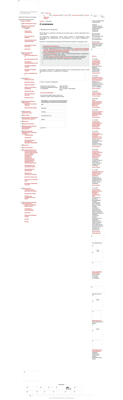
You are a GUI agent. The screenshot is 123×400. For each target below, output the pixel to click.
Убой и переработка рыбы (29, 150)
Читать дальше (96, 73)
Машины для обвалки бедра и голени (30, 205)
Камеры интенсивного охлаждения (30, 88)
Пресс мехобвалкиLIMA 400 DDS (97, 272)
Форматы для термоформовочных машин (30, 197)
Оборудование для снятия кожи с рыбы (30, 166)
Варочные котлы (29, 97)
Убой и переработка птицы (29, 23)
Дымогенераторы (29, 91)
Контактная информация (46, 92)
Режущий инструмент (30, 193)
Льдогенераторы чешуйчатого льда (27, 112)
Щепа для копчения (27, 147)
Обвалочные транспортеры (28, 31)
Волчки (26, 221)
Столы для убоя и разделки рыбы (29, 154)
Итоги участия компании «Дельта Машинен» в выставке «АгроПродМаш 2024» (97, 193)
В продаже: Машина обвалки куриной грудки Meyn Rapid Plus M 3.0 (97, 113)
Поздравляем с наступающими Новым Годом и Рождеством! (96, 62)
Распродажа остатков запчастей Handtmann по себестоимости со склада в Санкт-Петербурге (97, 154)
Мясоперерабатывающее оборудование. (60, 49)
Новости (46, 18)
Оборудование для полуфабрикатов (97, 350)
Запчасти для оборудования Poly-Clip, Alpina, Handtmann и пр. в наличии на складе (97, 135)
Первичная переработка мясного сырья (28, 26)
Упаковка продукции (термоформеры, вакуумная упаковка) (29, 132)
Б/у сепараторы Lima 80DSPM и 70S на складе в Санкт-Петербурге (97, 173)
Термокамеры (26, 78)
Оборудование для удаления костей (30, 161)
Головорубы (28, 156)
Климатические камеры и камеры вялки (28, 102)
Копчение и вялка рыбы (31, 177)
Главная (42, 21)
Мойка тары (25, 145)
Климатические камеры (31, 107)
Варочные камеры (29, 82)
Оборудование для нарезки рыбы (30, 170)
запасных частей (52, 56)
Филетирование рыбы (30, 162)
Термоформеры (29, 135)
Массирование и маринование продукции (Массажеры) (30, 118)
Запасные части (26, 188)
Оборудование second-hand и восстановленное (29, 203)
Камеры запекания (30, 84)
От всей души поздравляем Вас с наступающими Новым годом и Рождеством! (97, 124)
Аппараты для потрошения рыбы (29, 158)
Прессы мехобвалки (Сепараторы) (27, 53)
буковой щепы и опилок (65, 57)
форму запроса (96, 43)
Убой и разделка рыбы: (31, 151)
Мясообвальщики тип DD (31, 59)
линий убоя (78, 48)
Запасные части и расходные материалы (31, 190)
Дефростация (26, 115)
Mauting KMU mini (96, 320)
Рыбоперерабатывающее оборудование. (58, 51)
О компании (46, 16)
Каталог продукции (26, 20)
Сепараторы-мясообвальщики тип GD (31, 62)
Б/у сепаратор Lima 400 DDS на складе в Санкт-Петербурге (97, 79)
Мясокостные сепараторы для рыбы (30, 173)
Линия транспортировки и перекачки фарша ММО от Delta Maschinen (97, 103)
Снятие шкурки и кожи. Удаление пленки (31, 40)
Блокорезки (25, 121)
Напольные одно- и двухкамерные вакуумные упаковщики (31, 141)
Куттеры (27, 219)
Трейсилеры (28, 137)
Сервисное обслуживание (50, 53)
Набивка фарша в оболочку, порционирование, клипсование (29, 127)
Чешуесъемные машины (31, 152)
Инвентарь (27, 49)
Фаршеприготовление (28, 123)
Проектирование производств (51, 46)
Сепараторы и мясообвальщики (29, 209)
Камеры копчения (29, 79)
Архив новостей (96, 233)
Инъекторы (28, 212)
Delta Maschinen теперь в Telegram (97, 93)
